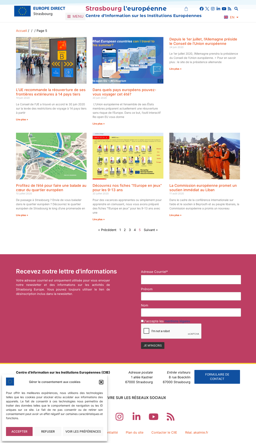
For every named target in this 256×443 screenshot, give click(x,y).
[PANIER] (186, 9)
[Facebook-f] (201, 9)
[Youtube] (224, 9)
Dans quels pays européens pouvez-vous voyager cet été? (124, 92)
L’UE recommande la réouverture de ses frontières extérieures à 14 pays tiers (51, 92)
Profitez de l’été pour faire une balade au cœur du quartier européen (51, 187)
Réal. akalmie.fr (196, 432)
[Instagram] (213, 9)
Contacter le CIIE (164, 432)
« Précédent (107, 230)
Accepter (19, 431)
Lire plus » (22, 119)
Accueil (21, 31)
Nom (144, 305)
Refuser (48, 431)
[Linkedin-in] (218, 9)
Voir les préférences (83, 431)
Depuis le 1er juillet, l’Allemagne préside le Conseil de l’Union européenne (203, 41)
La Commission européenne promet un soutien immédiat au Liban (203, 187)
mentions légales (177, 321)
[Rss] (229, 9)
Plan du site (134, 432)
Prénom (147, 289)
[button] (101, 382)
